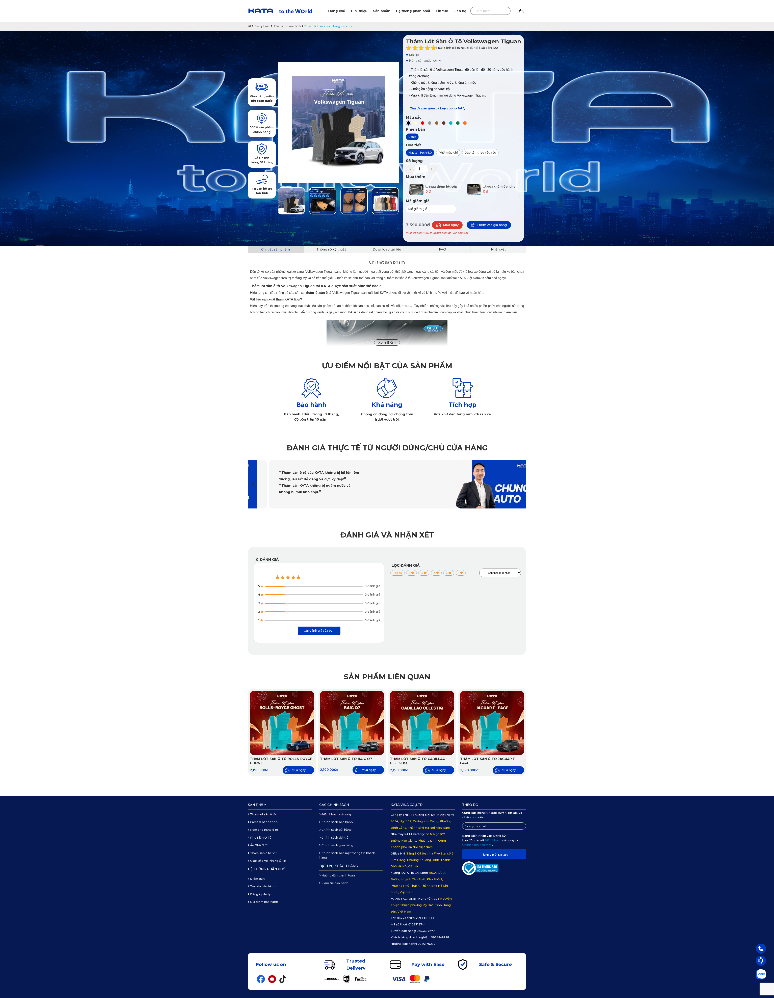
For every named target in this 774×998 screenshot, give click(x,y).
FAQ (442, 249)
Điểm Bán (257, 879)
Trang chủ (336, 11)
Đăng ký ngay (494, 855)
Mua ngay (451, 225)
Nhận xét (498, 249)
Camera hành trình (263, 822)
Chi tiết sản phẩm (275, 249)
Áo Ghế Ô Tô (258, 845)
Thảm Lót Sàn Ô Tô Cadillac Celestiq (417, 761)
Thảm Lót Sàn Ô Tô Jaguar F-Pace (488, 761)
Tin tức (442, 11)
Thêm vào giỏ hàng (492, 225)
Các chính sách (334, 805)
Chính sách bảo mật (477, 845)
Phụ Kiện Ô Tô (260, 837)
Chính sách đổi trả (334, 837)
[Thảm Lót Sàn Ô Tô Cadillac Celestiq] (422, 723)
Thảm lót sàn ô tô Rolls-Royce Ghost (281, 761)
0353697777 (426, 931)
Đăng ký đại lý (260, 894)
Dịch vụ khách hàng (338, 866)
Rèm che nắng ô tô (263, 830)
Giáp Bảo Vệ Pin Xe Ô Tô (267, 861)
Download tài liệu (387, 249)
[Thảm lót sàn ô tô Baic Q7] (352, 723)
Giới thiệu (359, 11)
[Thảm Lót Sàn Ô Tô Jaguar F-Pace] (492, 723)
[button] (520, 484)
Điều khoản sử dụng (336, 814)
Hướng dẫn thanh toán (338, 875)
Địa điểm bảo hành (263, 902)
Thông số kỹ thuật (331, 249)
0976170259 (426, 944)
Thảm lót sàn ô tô (287, 26)
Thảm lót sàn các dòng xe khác (328, 26)
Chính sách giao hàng (337, 845)
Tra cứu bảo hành (262, 886)
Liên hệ (460, 11)
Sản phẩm (381, 11)
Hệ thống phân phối (413, 11)
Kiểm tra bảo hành (334, 883)
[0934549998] (761, 948)
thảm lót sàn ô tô (319, 292)
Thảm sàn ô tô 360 (263, 853)
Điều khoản (493, 840)
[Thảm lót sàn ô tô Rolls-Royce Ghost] (282, 723)
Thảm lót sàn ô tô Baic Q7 (346, 759)
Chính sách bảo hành (337, 822)
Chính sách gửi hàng (336, 830)
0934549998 (440, 937)
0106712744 (416, 924)
